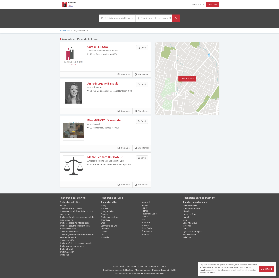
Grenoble (105, 229)
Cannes (104, 214)
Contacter (125, 74)
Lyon (103, 234)
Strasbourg (147, 231)
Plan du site (137, 266)
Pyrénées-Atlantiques (192, 231)
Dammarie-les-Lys (109, 226)
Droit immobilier (67, 252)
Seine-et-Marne (189, 234)
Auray (103, 205)
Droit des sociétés (67, 240)
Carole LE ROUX (97, 47)
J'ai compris (266, 269)
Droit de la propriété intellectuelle (74, 223)
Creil (103, 223)
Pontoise (146, 222)
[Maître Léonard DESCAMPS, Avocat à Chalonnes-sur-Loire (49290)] (73, 166)
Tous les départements (195, 202)
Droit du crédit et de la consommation (76, 243)
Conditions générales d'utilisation (118, 270)
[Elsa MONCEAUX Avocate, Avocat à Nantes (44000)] (73, 129)
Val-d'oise (187, 237)
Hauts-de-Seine (189, 214)
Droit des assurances (69, 231)
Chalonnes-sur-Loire (110, 217)
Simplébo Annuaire (155, 273)
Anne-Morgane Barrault (102, 83)
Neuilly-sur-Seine (149, 214)
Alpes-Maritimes (190, 205)
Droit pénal (64, 255)
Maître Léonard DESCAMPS (105, 157)
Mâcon (145, 205)
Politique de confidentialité (164, 270)
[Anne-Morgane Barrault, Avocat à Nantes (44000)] (73, 93)
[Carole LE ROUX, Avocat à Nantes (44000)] (73, 56)
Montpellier (147, 202)
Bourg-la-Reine (107, 211)
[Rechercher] (176, 18)
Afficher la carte (187, 78)
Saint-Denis (147, 228)
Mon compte (198, 4)
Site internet (143, 74)
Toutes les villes (109, 202)
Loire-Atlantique (190, 223)
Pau (143, 219)
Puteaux (145, 225)
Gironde (186, 211)
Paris (185, 229)
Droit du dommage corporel (72, 246)
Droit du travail (66, 249)
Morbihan (187, 226)
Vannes (145, 234)
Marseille (105, 237)
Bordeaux (105, 208)
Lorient (104, 231)
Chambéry (105, 220)
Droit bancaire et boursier (71, 208)
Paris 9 (145, 216)
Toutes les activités (69, 202)
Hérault (186, 217)
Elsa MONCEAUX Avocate (104, 120)
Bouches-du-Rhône (191, 208)
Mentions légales (142, 270)
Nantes (145, 211)
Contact (162, 266)
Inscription (213, 4)
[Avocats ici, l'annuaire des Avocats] (69, 4)
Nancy (144, 208)
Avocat (63, 205)
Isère (185, 220)
